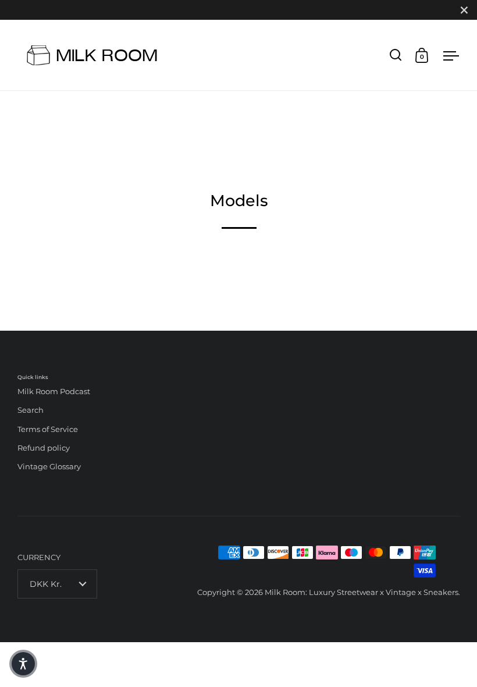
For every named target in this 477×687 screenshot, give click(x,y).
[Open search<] (396, 55)
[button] (23, 664)
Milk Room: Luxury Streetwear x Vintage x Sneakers (361, 592)
